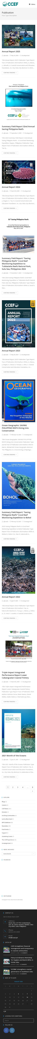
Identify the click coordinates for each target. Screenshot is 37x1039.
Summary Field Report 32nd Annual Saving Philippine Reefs (18, 127)
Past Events (5, 829)
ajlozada (6, 55)
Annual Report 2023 (11, 350)
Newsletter (5, 826)
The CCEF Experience (8, 840)
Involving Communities (8, 815)
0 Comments (24, 953)
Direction (4, 812)
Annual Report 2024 (11, 187)
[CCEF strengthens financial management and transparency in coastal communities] (6, 949)
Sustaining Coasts (7, 836)
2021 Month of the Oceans (14, 755)
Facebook (7, 860)
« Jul (4, 1011)
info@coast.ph (13, 938)
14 (27, 997)
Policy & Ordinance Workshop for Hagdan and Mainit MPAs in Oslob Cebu (22, 960)
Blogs (3, 802)
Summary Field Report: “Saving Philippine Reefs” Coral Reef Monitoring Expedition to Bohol (16, 515)
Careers (4, 805)
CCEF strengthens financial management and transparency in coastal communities (22, 948)
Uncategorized (6, 843)
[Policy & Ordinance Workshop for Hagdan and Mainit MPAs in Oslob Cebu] (6, 961)
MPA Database (6, 822)
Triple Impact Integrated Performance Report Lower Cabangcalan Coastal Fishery (15, 675)
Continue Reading (9, 72)
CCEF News (5, 808)
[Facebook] (6, 1030)
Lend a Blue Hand (7, 819)
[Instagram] (12, 1030)
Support (4, 833)
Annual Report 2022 (11, 597)
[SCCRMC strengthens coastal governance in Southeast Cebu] (6, 971)
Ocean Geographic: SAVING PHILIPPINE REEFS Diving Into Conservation (15, 428)
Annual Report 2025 (11, 51)
